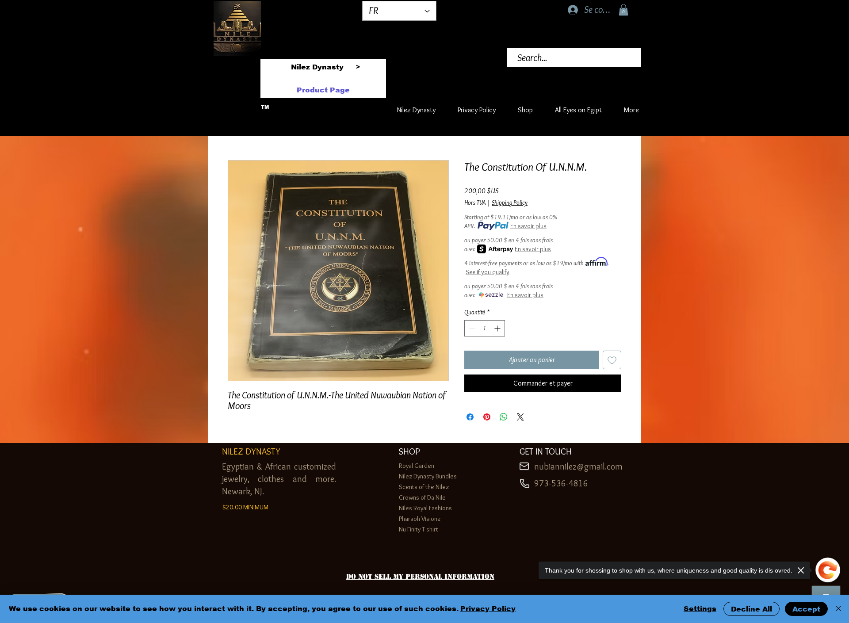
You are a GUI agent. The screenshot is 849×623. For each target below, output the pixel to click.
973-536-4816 (561, 483)
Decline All (751, 609)
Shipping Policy (510, 202)
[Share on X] (520, 417)
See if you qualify (487, 272)
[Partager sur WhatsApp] (503, 417)
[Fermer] (838, 609)
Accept (806, 609)
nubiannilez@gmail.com (578, 466)
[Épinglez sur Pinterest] (487, 417)
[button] (623, 9)
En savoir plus (528, 226)
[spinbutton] (485, 328)
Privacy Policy (488, 608)
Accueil (237, 127)
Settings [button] (700, 608)
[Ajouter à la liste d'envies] (612, 360)
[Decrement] (471, 328)
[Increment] (498, 328)
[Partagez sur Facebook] (470, 417)
